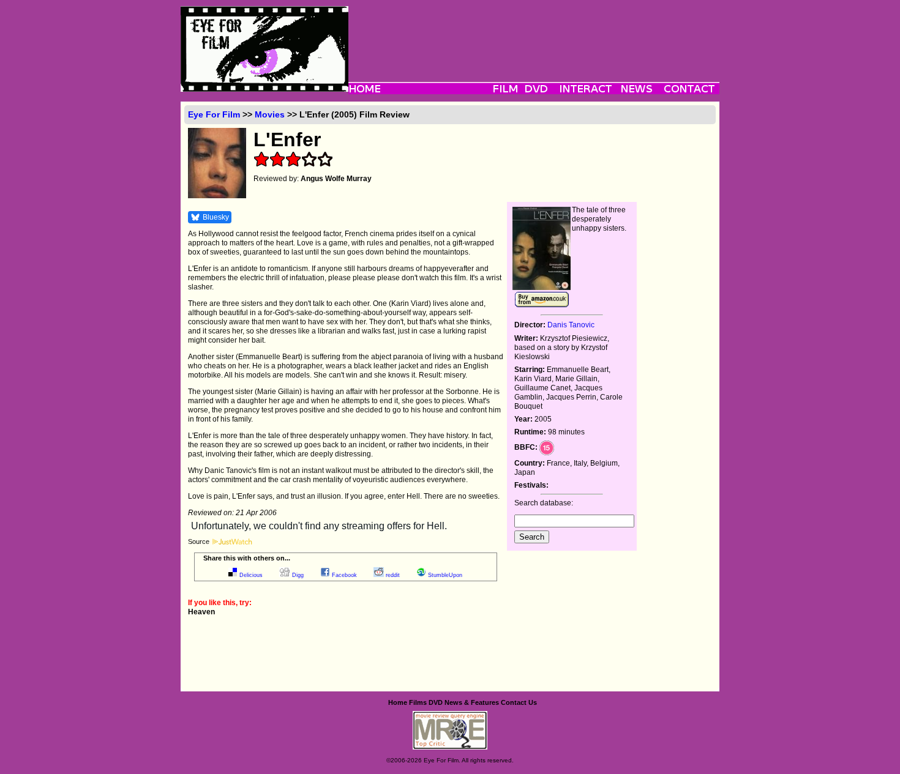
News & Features (471, 702)
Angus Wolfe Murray (336, 178)
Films (418, 702)
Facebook (344, 575)
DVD (436, 702)
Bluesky (216, 217)
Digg (298, 575)
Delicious (251, 575)
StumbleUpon (445, 575)
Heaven (201, 612)
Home (397, 702)
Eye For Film (214, 114)
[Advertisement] (534, 33)
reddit (393, 575)
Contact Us (519, 702)
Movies (270, 114)
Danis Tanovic (570, 325)
